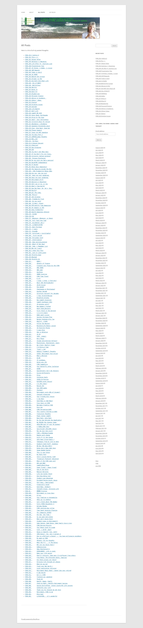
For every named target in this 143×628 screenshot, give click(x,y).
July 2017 (98, 416)
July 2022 (98, 270)
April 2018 (99, 393)
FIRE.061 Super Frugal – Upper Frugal (41, 467)
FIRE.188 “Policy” (31, 194)
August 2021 (99, 298)
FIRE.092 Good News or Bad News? (39, 401)
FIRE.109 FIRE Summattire (36, 364)
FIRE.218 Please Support (33, 130)
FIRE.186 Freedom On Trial (34, 199)
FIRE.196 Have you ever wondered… (36, 177)
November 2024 (101, 200)
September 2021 (101, 295)
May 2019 (99, 361)
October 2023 (100, 233)
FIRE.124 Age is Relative (36, 332)
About (31, 12)
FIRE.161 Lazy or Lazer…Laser (35, 252)
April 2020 (99, 333)
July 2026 (98, 150)
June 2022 (99, 273)
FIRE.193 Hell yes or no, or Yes (36, 184)
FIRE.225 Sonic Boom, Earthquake (36, 115)
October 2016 (100, 438)
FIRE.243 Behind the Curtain (35, 76)
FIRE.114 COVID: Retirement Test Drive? (41, 353)
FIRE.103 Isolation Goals (36, 377)
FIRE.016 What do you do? (36, 564)
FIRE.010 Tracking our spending (38, 577)
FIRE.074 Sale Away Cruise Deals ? (39, 439)
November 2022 (101, 260)
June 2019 (99, 358)
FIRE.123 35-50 (32, 334)
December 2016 (100, 433)
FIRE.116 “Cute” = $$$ (35, 349)
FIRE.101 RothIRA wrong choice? (38, 381)
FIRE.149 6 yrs (32, 278)
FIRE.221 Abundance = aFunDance (36, 124)
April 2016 (99, 453)
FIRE (97, 463)
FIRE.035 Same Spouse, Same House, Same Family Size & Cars (48, 523)
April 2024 (99, 218)
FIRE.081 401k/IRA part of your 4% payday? (42, 424)
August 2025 (99, 178)
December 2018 (100, 373)
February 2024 (100, 223)
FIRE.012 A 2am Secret (35, 572)
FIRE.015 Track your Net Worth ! (39, 566)
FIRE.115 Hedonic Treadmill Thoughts (40, 351)
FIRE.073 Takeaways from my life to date (42, 441)
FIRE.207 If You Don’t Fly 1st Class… (38, 154)
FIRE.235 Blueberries (32, 94)
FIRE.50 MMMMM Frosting (36, 491)
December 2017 (100, 403)
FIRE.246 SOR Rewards (32, 70)
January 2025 (100, 195)
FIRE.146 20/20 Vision (35, 285)
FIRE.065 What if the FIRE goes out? (40, 461)
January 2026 (100, 165)
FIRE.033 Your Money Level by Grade (40, 527)
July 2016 (98, 446)
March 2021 (99, 310)
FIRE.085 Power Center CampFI (38, 416)
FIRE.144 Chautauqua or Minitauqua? (40, 289)
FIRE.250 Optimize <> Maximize (36, 61)
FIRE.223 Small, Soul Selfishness (36, 119)
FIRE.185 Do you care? (33, 201)
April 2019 (99, 363)
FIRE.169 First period (33, 235)
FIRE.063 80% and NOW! (35, 463)
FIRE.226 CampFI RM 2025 (33, 113)
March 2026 (99, 160)
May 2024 (99, 215)
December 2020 (100, 318)
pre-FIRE (98, 466)
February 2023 (100, 253)
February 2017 (100, 428)
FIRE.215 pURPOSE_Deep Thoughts (36, 137)
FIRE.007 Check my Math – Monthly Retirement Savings (46, 583)
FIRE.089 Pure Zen (34, 407)
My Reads (52, 12)
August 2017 (99, 413)
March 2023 (99, 250)
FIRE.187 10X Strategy (32, 197)
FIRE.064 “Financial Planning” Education (42, 459)
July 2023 (98, 240)
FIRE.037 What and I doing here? (39, 519)
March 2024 (99, 220)
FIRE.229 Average (31, 106)
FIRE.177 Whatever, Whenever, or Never (39, 218)
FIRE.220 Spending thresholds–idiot (37, 126)
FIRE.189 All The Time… (33, 192)
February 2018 (100, 398)
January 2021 (100, 316)
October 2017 (100, 408)
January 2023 (100, 255)
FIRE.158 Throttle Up (32, 259)
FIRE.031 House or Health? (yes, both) (41, 532)
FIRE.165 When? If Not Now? (35, 244)
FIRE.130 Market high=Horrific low (39, 319)
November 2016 (101, 436)
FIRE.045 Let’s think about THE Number (41, 502)
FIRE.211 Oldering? (31, 145)
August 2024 (99, 208)
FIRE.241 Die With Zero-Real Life (36, 81)
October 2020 (100, 323)
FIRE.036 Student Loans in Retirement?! (41, 521)
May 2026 (99, 155)
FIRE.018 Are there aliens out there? (41, 560)
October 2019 (100, 348)
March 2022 (99, 280)
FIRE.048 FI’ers (33, 495)
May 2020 (99, 331)
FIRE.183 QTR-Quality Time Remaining (38, 205)
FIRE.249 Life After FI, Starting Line (38, 64)
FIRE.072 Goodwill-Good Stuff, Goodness (41, 444)
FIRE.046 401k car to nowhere (38, 499)
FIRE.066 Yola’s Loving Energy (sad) (40, 456)
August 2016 (99, 443)
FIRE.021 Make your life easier (38, 553)
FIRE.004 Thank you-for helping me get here (43, 590)
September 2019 (101, 351)
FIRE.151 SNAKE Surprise (36, 274)
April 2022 (99, 278)
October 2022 (100, 263)
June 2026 (99, 153)
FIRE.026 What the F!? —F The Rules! (41, 542)
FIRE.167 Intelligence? (33, 240)
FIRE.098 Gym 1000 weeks (36, 388)
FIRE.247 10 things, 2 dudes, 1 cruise (38, 68)
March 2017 (99, 426)
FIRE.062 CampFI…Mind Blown (37, 465)
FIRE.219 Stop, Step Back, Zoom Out (37, 128)
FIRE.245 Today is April (33, 72)
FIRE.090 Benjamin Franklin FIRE (39, 405)
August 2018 (99, 383)
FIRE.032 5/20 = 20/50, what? (38, 529)
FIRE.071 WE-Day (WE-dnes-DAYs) (38, 446)
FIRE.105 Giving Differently (37, 373)
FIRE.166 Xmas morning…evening (36, 242)
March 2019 (99, 366)
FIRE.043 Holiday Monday (36, 506)
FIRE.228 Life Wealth (32, 109)
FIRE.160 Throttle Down (33, 255)
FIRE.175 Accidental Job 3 (34, 222)
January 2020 (100, 341)
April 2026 (99, 158)
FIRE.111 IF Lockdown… (35, 360)
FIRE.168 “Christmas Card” (34, 238)
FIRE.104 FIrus (32, 375)
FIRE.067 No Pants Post (35, 454)
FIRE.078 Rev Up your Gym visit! (39, 431)
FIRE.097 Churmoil (34, 390)
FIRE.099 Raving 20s (34, 386)
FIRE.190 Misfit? (31, 190)
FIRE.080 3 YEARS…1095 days (37, 426)
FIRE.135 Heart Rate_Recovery (38, 308)
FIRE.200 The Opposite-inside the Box (38, 169)
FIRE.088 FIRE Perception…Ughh (38, 409)
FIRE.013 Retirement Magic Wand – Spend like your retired (48, 570)
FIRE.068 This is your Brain (37, 452)
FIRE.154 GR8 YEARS (34, 267)
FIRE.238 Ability (31, 87)
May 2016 (99, 451)
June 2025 (99, 183)
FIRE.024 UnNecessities (35, 547)
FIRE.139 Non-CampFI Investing (38, 300)
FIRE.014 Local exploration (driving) (41, 568)
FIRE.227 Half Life (31, 111)
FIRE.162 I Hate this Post (34, 250)
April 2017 (99, 423)
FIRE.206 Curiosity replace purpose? (38, 156)
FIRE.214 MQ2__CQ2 (31, 139)
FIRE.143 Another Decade (36, 291)
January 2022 (100, 285)
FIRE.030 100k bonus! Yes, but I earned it (43, 534)
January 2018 (100, 401)
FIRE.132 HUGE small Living (37, 315)
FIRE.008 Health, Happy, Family (38, 581)
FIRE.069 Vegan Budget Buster (38, 450)
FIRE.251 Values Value (32, 59)
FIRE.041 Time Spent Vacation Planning (41, 510)
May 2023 (99, 245)
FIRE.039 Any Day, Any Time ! (38, 514)
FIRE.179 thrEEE (31, 214)
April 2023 (99, 248)
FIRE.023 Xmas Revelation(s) (37, 549)
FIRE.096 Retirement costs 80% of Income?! (42, 392)
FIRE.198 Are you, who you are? (36, 173)
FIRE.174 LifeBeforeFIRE (34, 225)
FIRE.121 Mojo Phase (34, 338)
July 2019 (98, 356)
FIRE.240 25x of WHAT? (33, 83)
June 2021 (99, 303)
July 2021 (98, 300)
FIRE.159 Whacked (31, 257)
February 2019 (100, 368)
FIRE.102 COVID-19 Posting (36, 379)
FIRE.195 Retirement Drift (34, 179)
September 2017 (101, 411)
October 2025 (100, 173)
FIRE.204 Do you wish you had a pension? (39, 160)
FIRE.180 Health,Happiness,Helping (37, 212)
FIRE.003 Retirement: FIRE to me (39, 592)
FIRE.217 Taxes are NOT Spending (36, 132)
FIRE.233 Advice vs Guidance (35, 98)
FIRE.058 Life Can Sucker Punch (38, 474)
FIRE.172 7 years (31, 229)
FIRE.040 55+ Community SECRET (38, 512)
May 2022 (99, 275)
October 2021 (100, 293)
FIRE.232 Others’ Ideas (33, 100)
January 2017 (100, 431)
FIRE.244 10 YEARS (31, 74)
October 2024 (100, 203)
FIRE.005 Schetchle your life (38, 587)
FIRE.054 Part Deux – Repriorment (39, 482)
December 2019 (100, 343)
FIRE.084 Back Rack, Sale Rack (38, 418)
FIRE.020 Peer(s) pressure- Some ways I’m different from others (50, 555)
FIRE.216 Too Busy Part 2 (34, 134)
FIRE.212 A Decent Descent (34, 143)
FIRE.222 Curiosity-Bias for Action (37, 121)
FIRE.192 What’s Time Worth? (35, 186)
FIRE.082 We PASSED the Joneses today (41, 422)
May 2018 (99, 391)
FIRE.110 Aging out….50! (36, 362)
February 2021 (100, 313)
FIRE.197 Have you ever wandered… (37, 175)
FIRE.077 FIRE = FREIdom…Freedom (39, 433)
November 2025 (101, 170)
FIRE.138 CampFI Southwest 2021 (38, 302)
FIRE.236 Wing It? (31, 91)
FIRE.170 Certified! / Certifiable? (38, 233)
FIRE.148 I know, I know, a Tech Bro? (41, 280)
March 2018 (99, 396)
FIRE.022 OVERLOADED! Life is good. (40, 551)
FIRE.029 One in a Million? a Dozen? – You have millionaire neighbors (53, 536)
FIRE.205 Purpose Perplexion (35, 158)
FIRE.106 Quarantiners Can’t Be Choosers (42, 371)
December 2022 (100, 258)
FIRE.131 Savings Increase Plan (38, 317)
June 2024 (99, 213)
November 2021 (101, 290)
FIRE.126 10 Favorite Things (37, 328)
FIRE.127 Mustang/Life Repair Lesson (40, 326)
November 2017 (101, 406)
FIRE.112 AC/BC (32, 358)
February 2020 (100, 338)
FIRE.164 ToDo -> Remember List (36, 246)
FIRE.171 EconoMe (31, 231)
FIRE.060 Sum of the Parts (36, 469)
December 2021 (100, 288)
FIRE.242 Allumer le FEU (33, 79)
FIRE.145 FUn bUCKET (34, 287)
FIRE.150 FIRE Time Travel (36, 276)
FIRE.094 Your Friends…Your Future (39, 396)
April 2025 (99, 188)
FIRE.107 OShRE (32, 368)
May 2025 (99, 185)
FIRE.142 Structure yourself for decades (42, 293)
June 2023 (99, 243)
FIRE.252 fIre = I (32, 57)
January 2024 (100, 225)
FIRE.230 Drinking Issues (34, 104)
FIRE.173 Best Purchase (33, 227)
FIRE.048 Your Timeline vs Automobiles (41, 497)
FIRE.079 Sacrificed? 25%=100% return (41, 429)
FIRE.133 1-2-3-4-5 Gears (36, 313)
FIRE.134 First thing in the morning (40, 310)
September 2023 (101, 235)
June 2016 (99, 448)
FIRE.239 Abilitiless (32, 85)
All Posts (41, 12)
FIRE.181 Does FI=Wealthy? (34, 210)
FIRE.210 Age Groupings (33, 147)
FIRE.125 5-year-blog (35, 330)
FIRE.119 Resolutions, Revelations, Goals (42, 343)
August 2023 (99, 238)
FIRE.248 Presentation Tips (34, 66)
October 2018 (100, 378)
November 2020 (101, 321)
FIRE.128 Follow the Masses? (37, 323)
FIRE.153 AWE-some (34, 270)
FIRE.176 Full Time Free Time (35, 220)
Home (23, 12)
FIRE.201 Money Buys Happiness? (36, 167)
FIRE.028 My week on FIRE (36, 538)
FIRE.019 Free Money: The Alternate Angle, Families (46, 557)
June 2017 (99, 418)
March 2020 (99, 336)
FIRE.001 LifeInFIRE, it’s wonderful (41, 596)
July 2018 (98, 386)
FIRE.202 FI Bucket (31, 164)
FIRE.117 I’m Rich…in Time (36, 347)
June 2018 (99, 388)
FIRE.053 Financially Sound (37, 484)
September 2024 (101, 205)
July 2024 (98, 210)
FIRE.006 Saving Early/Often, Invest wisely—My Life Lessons (49, 585)
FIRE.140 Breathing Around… (37, 298)
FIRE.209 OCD (29, 149)
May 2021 (99, 305)
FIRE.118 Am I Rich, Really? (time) (40, 345)
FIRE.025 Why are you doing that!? (39, 545)
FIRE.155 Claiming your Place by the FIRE (42, 265)
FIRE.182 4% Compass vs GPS (34, 207)
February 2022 (100, 283)
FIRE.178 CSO (29, 216)
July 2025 (98, 180)
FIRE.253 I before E (32, 55)
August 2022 (99, 268)
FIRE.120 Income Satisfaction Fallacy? (41, 341)
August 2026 (99, 148)
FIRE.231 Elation (31, 102)
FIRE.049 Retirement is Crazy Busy (39, 493)
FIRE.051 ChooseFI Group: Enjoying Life (42, 489)
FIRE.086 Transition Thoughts (38, 414)
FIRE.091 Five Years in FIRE (37, 403)
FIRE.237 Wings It (31, 89)
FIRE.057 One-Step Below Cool (38, 476)
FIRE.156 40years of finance (37, 263)
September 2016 (101, 441)
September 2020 (101, 326)
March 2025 (99, 190)
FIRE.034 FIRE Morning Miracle (38, 525)
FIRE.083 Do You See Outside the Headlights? (43, 420)
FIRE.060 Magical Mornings (36, 472)
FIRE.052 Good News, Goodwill (38, 487)
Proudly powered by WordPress (30, 619)
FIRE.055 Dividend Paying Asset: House (41, 480)
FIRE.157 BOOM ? (33, 261)
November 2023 (101, 230)
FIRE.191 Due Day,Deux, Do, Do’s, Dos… (38, 188)
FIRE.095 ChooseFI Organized (37, 394)
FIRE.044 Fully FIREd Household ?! (39, 504)
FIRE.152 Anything (34, 272)
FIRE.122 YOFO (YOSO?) (35, 336)
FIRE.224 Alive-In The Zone (34, 117)
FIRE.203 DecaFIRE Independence (36, 162)
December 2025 (100, 168)
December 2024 (100, 198)
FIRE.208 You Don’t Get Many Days (36, 152)
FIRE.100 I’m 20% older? (36, 383)
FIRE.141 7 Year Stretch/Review (38, 295)
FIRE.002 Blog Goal (34, 594)
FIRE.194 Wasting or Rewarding (35, 182)
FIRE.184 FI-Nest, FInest (34, 203)
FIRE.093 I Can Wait (34, 399)
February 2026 (100, 163)
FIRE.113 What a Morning (36, 356)
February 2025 (100, 193)
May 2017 (99, 421)
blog (97, 461)
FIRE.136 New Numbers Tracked (38, 306)
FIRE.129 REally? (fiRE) (36, 321)
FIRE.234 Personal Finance (34, 96)
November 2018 (101, 376)
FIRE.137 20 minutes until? (37, 304)
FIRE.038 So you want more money (39, 517)
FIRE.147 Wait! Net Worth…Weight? (39, 283)
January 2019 (100, 371)
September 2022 (101, 265)
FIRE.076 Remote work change (37, 435)
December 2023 (100, 228)
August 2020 (99, 328)
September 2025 (101, 175)
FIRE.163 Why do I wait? (33, 248)
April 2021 (99, 308)
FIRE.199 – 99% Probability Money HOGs (38, 171)
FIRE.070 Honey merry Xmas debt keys (40, 448)
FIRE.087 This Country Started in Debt (41, 411)
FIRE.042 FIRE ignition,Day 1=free (39, 508)
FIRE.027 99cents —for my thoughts (39, 540)
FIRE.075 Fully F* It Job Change (39, 437)
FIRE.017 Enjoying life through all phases (42, 562)
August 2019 (99, 353)
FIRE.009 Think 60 (34, 579)
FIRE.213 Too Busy (31, 141)
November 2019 (101, 346)
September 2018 (101, 381)
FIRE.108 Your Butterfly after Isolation (42, 366)
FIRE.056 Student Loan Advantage (39, 478)
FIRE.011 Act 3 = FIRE (35, 575)
